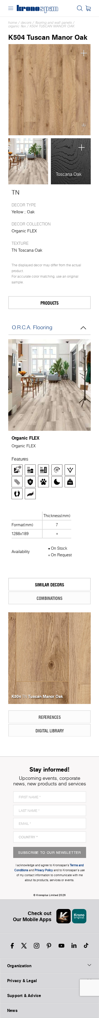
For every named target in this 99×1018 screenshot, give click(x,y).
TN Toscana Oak (27, 250)
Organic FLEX (17, 26)
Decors (26, 22)
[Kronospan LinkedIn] (74, 945)
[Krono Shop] (88, 8)
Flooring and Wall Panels (53, 22)
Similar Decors (49, 584)
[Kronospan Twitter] (24, 945)
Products (49, 303)
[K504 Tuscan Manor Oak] (49, 89)
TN (15, 192)
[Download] (84, 126)
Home (12, 22)
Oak (31, 212)
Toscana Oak (68, 174)
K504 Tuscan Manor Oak (52, 26)
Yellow (17, 212)
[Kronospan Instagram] (36, 945)
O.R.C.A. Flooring (32, 327)
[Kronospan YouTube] (61, 945)
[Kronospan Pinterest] (49, 945)
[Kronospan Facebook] (12, 945)
